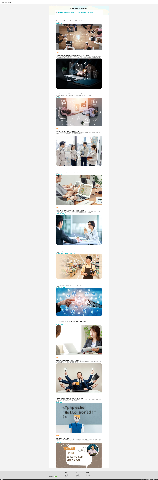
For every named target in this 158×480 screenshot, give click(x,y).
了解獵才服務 (77, 474)
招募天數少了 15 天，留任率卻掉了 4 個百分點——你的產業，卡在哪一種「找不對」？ (72, 20)
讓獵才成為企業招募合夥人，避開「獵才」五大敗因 (65, 438)
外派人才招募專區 (78, 476)
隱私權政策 (2, 479)
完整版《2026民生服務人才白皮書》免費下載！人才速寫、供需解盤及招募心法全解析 (72, 250)
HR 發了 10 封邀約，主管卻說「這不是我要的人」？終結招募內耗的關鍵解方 (70, 210)
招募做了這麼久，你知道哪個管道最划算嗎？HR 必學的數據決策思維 (69, 171)
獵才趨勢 (50, 5)
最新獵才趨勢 (77, 475)
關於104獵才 (88, 474)
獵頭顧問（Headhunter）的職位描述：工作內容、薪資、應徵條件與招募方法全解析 (72, 93)
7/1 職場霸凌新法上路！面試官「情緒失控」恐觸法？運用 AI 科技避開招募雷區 (71, 321)
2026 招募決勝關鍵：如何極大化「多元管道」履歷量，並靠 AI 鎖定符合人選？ (70, 284)
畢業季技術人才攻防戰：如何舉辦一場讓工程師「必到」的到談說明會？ (69, 398)
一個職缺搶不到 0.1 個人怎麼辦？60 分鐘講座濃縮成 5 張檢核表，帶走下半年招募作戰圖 (72, 55)
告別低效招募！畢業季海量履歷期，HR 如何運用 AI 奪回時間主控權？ (69, 360)
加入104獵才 (88, 475)
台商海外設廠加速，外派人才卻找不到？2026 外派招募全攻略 (67, 131)
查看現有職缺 (66, 474)
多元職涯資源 (66, 476)
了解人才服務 (66, 475)
